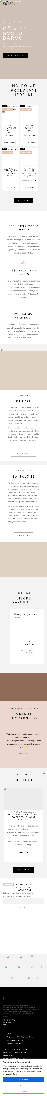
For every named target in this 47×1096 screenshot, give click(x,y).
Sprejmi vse (23, 1079)
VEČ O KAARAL (9, 1020)
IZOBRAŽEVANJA (10, 1056)
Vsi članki (18, 845)
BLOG (5, 1024)
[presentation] (6, 636)
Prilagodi (23, 1085)
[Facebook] (4, 1028)
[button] (29, 143)
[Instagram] (8, 1028)
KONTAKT (7, 1022)
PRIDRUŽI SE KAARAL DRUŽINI (15, 1053)
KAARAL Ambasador (30, 841)
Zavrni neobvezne (23, 1091)
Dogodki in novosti (14, 841)
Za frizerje (28, 845)
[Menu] (41, 3)
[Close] (44, 1060)
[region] (23, 1077)
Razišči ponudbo (16, 55)
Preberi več (24, 853)
